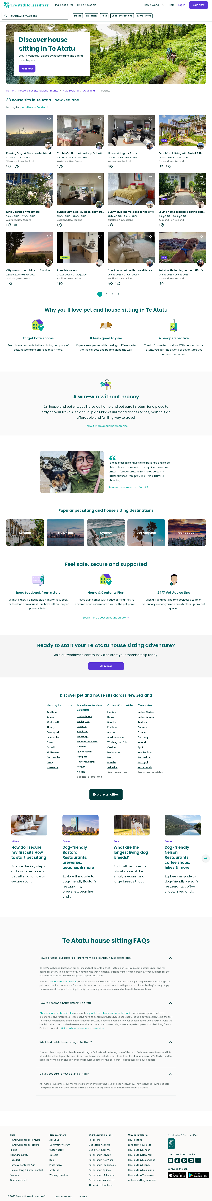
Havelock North (86, 761)
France (142, 732)
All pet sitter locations (101, 1185)
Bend (110, 757)
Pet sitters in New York (101, 1160)
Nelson (81, 771)
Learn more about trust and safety (104, 617)
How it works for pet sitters (24, 1144)
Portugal (143, 762)
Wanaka (81, 746)
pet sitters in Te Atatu (33, 107)
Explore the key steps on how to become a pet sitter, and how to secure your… (28, 874)
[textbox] (35, 15)
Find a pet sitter (63, 5)
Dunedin (81, 726)
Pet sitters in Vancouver (102, 1180)
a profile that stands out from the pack (108, 1013)
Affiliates (54, 1170)
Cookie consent (18, 1180)
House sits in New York (140, 1155)
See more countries (150, 772)
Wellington (83, 721)
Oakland (112, 747)
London (111, 712)
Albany (51, 727)
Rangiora (82, 756)
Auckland (89, 90)
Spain (141, 747)
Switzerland (144, 757)
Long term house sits (139, 1144)
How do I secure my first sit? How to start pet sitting (28, 852)
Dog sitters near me (100, 1149)
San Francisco (115, 737)
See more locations (89, 777)
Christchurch (84, 716)
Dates (77, 15)
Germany (143, 737)
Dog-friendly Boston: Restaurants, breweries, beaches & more (78, 857)
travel (66, 841)
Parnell (51, 747)
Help (171, 5)
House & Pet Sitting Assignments (38, 90)
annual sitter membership (63, 981)
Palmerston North (87, 741)
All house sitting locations (142, 1180)
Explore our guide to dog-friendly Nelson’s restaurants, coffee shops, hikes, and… (182, 884)
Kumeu (50, 717)
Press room (55, 1165)
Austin (111, 732)
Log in (181, 5)
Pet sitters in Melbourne (102, 1175)
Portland (112, 727)
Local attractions (122, 15)
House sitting (135, 1139)
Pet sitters (94, 1139)
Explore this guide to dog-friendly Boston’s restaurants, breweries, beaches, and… (79, 886)
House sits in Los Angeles (141, 1160)
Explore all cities (106, 794)
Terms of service (63, 1196)
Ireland (142, 742)
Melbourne (113, 752)
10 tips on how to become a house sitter (83, 1028)
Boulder (111, 762)
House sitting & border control (26, 1170)
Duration (91, 15)
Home (10, 90)
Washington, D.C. (117, 742)
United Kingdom (147, 717)
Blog (51, 1160)
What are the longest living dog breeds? (131, 852)
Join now (27, 68)
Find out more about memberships (106, 426)
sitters (15, 841)
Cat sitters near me (99, 1144)
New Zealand (71, 90)
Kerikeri (81, 766)
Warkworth (53, 722)
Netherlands (145, 767)
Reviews (14, 1175)
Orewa (50, 742)
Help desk (15, 1160)
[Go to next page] (118, 294)
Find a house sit (86, 5)
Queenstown (84, 751)
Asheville (112, 767)
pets (116, 841)
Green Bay (52, 767)
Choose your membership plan (57, 1013)
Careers (53, 1155)
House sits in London (139, 1149)
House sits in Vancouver (141, 1175)
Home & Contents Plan (22, 1165)
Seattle (111, 722)
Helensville (53, 737)
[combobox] (35, 15)
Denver (111, 717)
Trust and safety (19, 1155)
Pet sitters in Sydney (100, 1170)
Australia (143, 722)
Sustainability (56, 1149)
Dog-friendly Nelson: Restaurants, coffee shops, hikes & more (177, 857)
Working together (59, 1175)
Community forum (59, 1144)
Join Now (198, 5)
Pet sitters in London (100, 1155)
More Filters (144, 15)
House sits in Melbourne (141, 1170)
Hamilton (82, 731)
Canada (142, 727)
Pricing (13, 1149)
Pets (104, 15)
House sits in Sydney (139, 1165)
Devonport (53, 732)
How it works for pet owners (25, 1139)
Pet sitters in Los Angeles (102, 1165)
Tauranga (82, 736)
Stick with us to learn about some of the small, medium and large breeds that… (130, 874)
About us (54, 1139)
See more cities (117, 772)
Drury (50, 762)
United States (146, 712)
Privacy (83, 1196)
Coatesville (53, 757)
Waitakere (53, 752)
